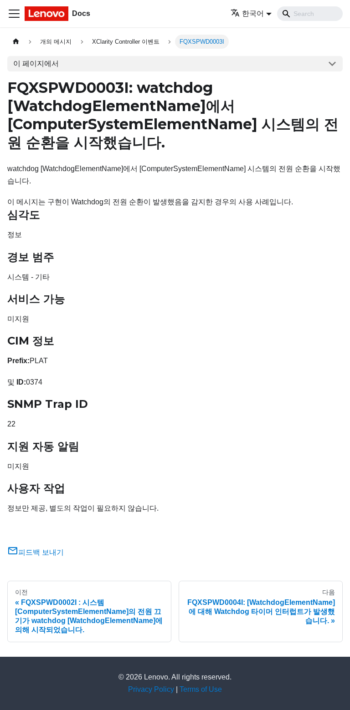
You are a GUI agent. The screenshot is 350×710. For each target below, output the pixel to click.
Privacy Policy (151, 689)
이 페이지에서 (36, 63)
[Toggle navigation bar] (14, 13)
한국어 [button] (253, 13)
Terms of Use (201, 689)
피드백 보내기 (41, 552)
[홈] (16, 42)
